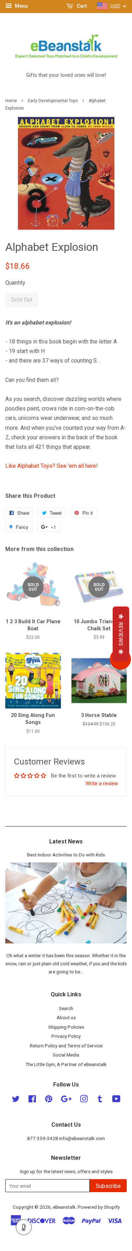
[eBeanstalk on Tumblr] (100, 1100)
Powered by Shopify (99, 1207)
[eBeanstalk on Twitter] (16, 1100)
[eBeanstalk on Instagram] (84, 1100)
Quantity (15, 282)
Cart (81, 6)
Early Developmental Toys (53, 100)
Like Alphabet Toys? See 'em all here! (51, 466)
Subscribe (108, 1186)
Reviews (121, 634)
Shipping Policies (66, 1027)
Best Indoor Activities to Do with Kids (66, 854)
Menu (21, 6)
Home (11, 100)
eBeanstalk (64, 1207)
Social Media (66, 1055)
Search (66, 1008)
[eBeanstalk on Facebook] (32, 1100)
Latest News (66, 841)
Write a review (102, 783)
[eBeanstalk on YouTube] (116, 1100)
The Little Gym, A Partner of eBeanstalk (66, 1064)
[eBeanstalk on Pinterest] (48, 1100)
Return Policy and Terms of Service (66, 1045)
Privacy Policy (66, 1036)
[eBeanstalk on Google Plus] (66, 1100)
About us (66, 1017)
